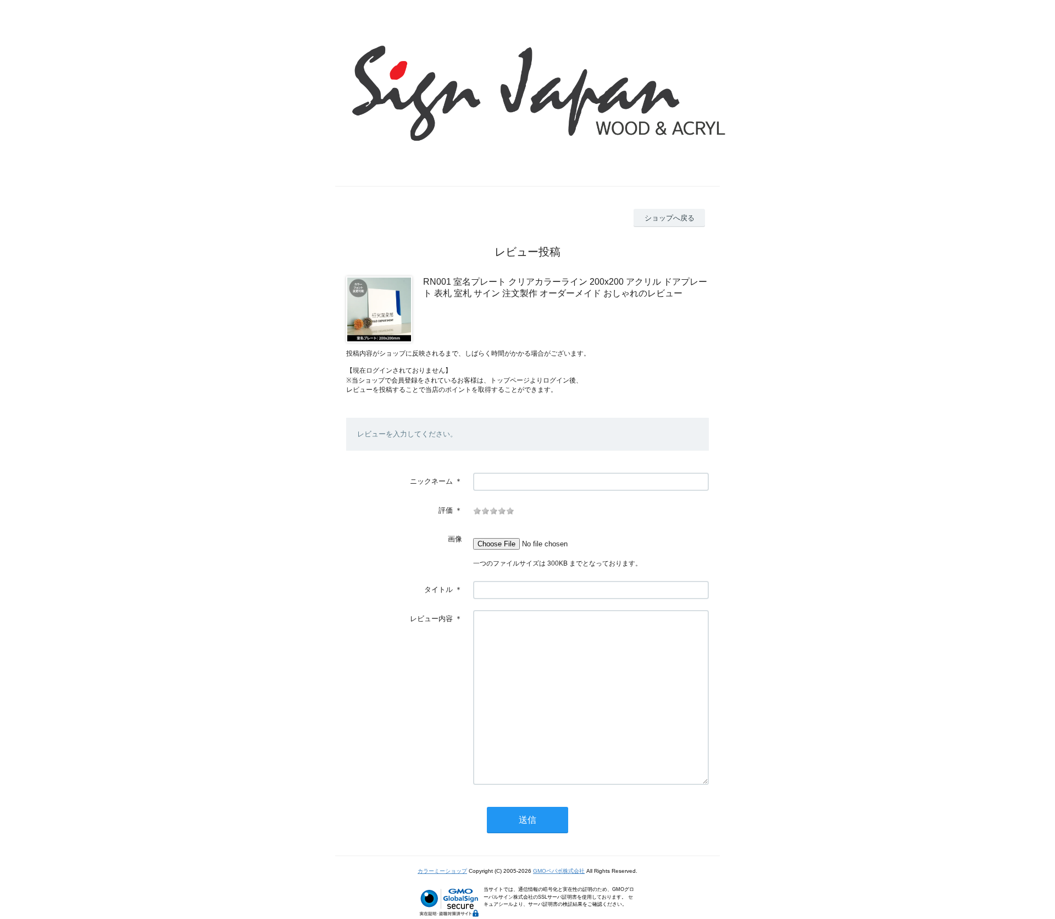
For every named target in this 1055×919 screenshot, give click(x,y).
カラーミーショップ (442, 871)
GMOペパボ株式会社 (559, 871)
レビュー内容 (431, 618)
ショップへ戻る (670, 218)
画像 (455, 539)
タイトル (438, 589)
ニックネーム (431, 481)
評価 (445, 510)
